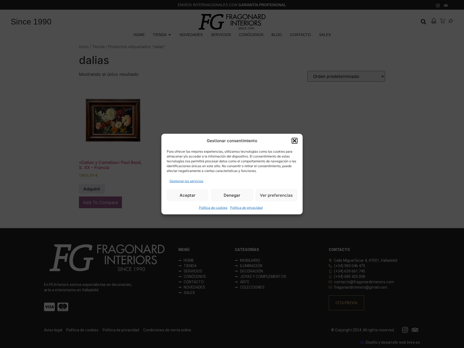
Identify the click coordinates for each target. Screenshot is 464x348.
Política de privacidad (246, 208)
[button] (294, 140)
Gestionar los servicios (186, 181)
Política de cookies (213, 208)
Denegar (232, 195)
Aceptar (187, 195)
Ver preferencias (276, 195)
